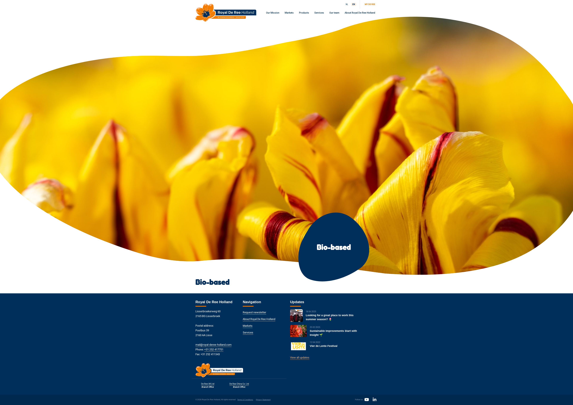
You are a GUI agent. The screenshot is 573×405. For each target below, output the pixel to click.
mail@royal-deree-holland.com (213, 344)
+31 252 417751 (213, 349)
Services (319, 12)
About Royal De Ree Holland (360, 12)
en (353, 4)
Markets (289, 12)
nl (347, 4)
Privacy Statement (263, 400)
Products (304, 12)
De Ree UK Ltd (207, 384)
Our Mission (272, 12)
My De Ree (370, 4)
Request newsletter (254, 312)
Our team (334, 12)
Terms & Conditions (245, 400)
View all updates (299, 357)
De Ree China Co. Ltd (239, 384)
